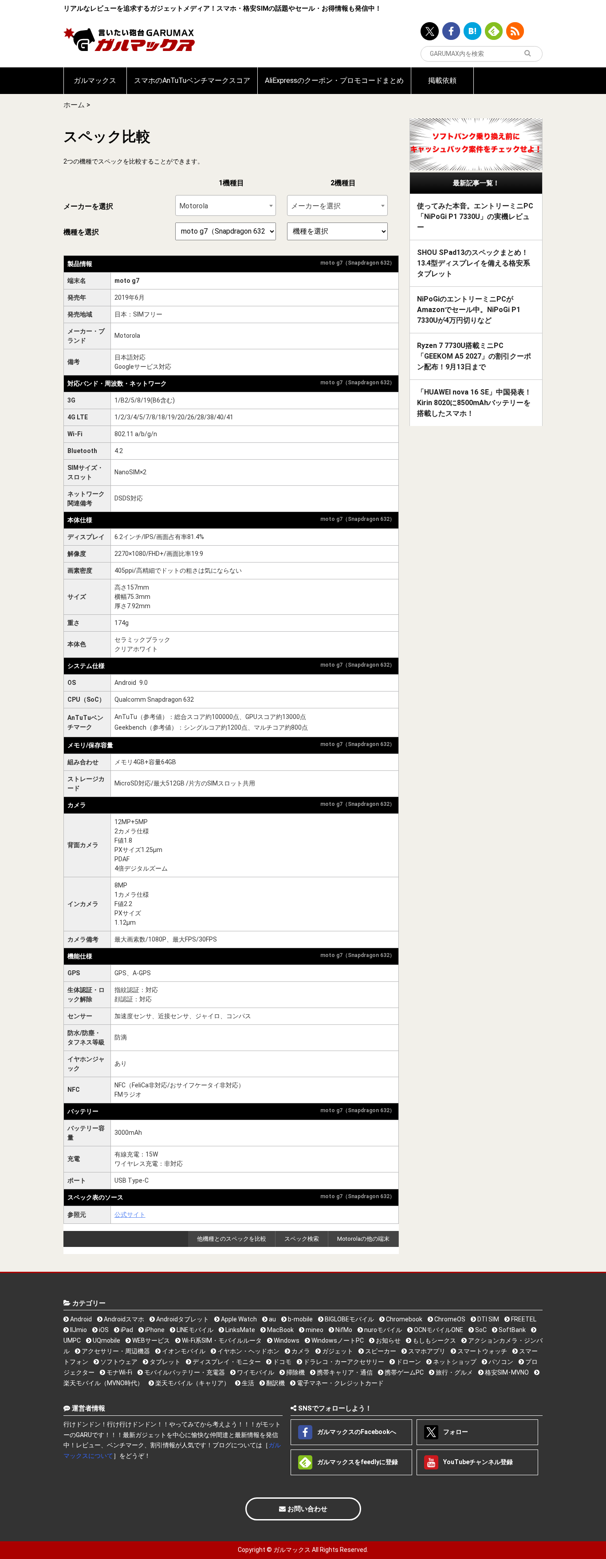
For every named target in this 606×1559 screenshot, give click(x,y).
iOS (103, 1329)
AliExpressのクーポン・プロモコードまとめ (334, 80)
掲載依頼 (442, 80)
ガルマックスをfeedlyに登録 (357, 1461)
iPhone (154, 1329)
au (272, 1319)
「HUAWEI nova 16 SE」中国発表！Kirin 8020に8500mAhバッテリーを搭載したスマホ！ (474, 403)
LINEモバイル (194, 1329)
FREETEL (523, 1319)
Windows (285, 1340)
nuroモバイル (382, 1329)
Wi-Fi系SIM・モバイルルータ (221, 1340)
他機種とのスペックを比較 (231, 1238)
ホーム (74, 105)
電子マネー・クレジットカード (339, 1383)
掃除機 (295, 1372)
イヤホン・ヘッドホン (247, 1351)
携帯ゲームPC (403, 1372)
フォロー (455, 1431)
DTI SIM (487, 1319)
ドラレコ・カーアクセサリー (343, 1361)
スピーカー (380, 1351)
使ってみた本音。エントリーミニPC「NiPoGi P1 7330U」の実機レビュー (475, 216)
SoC (480, 1329)
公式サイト (130, 1214)
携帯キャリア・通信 (344, 1372)
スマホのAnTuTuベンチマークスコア (192, 80)
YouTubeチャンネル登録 (477, 1461)
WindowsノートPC (337, 1340)
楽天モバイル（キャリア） (192, 1383)
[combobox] (225, 205)
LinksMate (239, 1329)
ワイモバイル (255, 1372)
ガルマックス (95, 80)
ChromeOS (449, 1319)
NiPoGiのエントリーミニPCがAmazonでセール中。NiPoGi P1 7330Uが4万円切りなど (468, 309)
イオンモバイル (183, 1351)
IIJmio (78, 1329)
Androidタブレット (182, 1319)
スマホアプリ (426, 1351)
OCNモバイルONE (438, 1329)
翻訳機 (275, 1383)
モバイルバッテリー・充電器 (184, 1372)
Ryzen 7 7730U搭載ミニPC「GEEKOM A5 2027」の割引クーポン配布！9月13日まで (474, 356)
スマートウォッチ (481, 1351)
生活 (247, 1383)
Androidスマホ (123, 1319)
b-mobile (300, 1319)
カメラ (300, 1351)
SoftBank (511, 1329)
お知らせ (387, 1340)
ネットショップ (454, 1361)
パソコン (500, 1361)
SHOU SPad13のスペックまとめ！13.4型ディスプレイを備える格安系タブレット (473, 263)
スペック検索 (301, 1238)
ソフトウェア (118, 1361)
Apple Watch (238, 1319)
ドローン (408, 1361)
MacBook (280, 1329)
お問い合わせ (306, 1509)
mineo (313, 1329)
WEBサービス (150, 1340)
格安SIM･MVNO (506, 1372)
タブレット (164, 1361)
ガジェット (337, 1351)
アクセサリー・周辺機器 (115, 1351)
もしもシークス (433, 1340)
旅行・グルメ (453, 1372)
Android (80, 1319)
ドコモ (281, 1361)
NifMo (343, 1329)
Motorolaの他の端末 (363, 1238)
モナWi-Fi (118, 1372)
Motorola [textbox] (193, 206)
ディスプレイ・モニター (226, 1361)
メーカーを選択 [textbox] (316, 206)
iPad (126, 1329)
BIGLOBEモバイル (348, 1319)
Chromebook (403, 1319)
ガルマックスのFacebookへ (356, 1431)
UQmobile (105, 1340)
